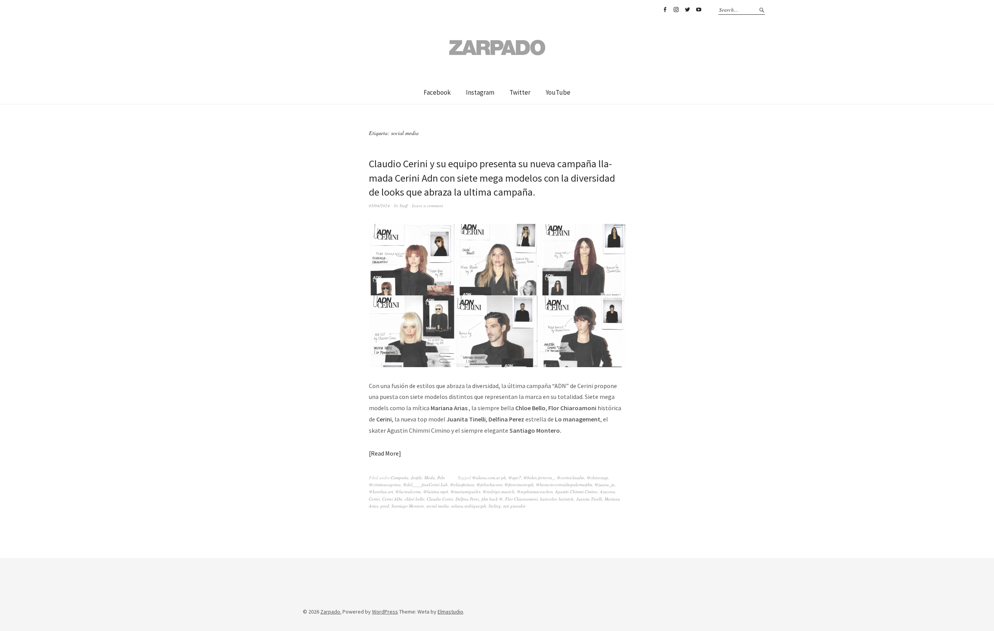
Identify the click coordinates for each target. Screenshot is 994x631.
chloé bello (414, 499)
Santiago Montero (407, 506)
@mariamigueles (465, 491)
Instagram (676, 10)
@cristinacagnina (385, 484)
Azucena (607, 491)
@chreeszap (597, 477)
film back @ (492, 499)
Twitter (687, 10)
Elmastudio (450, 611)
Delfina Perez (467, 499)
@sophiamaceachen (535, 491)
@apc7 (514, 477)
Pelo (441, 477)
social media (437, 506)
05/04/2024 (379, 205)
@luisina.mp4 (435, 491)
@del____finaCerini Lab (425, 484)
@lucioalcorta (408, 491)
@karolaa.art (381, 491)
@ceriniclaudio (570, 477)
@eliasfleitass (462, 484)
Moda (429, 477)
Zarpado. (330, 611)
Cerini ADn (392, 499)
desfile (416, 477)
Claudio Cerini (440, 499)
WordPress (385, 611)
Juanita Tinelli (589, 499)
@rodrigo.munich (498, 491)
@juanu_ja (604, 484)
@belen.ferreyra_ (538, 477)
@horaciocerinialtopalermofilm (564, 484)
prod (385, 506)
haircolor (548, 499)
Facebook (665, 10)
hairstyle (566, 499)
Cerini (374, 499)
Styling (494, 506)
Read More (385, 453)
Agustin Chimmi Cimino (576, 491)
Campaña (399, 477)
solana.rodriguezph (468, 506)
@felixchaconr (489, 484)
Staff (404, 205)
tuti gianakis (514, 506)
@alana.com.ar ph (489, 477)
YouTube (698, 10)
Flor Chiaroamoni (521, 499)
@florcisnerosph (518, 484)
